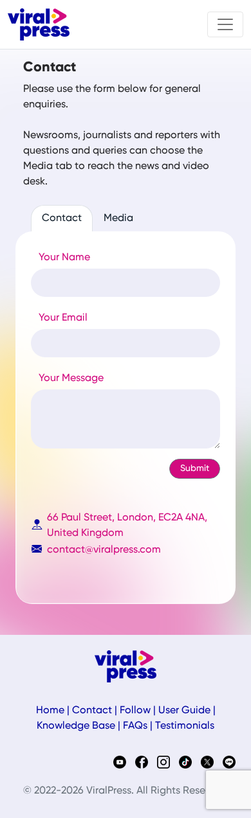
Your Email (63, 318)
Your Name (64, 258)
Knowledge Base (76, 726)
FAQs (135, 726)
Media (118, 218)
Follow (135, 711)
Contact (62, 218)
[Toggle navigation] (225, 24)
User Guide (184, 711)
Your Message (71, 378)
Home (50, 711)
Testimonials (184, 726)
